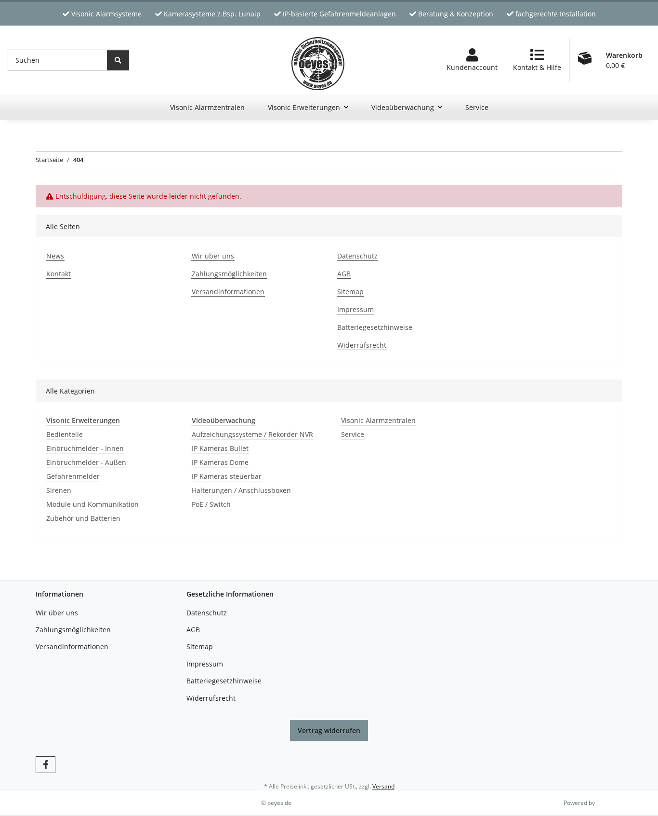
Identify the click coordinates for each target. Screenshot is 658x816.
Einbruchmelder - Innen (85, 448)
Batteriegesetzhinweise (374, 327)
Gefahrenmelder (73, 476)
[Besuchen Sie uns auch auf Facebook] (45, 764)
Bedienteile (64, 434)
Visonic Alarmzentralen (378, 420)
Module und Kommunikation (92, 504)
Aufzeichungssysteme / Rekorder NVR (252, 434)
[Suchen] (118, 60)
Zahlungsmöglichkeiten (229, 273)
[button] (472, 60)
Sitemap (350, 291)
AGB (344, 273)
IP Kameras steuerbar (227, 476)
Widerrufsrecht (361, 345)
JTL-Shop (607, 803)
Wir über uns (213, 255)
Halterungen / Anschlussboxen (241, 490)
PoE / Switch (211, 504)
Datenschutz (357, 255)
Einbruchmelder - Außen (86, 462)
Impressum (355, 309)
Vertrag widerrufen (329, 730)
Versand (383, 786)
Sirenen (58, 490)
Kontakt (58, 273)
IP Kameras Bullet (220, 448)
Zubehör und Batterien (83, 518)
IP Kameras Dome (220, 462)
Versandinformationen (228, 291)
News (55, 255)
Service (352, 434)
